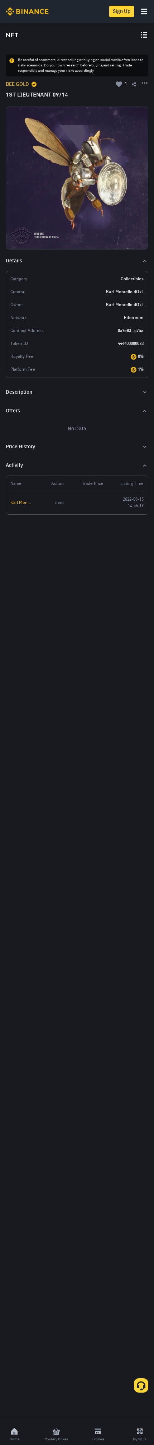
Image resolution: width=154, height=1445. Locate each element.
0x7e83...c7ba (131, 331)
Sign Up (121, 11)
